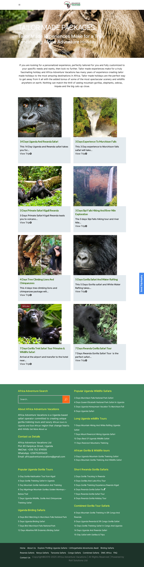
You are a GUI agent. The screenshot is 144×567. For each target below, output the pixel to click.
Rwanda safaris (27, 553)
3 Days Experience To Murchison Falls (95, 141)
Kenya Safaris (42, 553)
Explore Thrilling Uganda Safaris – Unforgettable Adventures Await (68, 548)
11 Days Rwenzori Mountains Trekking (91, 443)
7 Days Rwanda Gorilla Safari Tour (93, 348)
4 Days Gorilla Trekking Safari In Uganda (36, 481)
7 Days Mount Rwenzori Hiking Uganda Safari (94, 434)
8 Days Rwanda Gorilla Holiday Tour (90, 498)
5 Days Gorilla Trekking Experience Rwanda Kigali (96, 485)
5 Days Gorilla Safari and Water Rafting (96, 279)
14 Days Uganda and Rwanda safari (39, 141)
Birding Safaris (107, 548)
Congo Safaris (74, 553)
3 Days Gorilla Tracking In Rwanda (89, 476)
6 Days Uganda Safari (84, 411)
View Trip (25, 153)
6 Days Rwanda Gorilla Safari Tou (89, 489)
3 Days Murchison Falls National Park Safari (93, 398)
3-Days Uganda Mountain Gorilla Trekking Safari (96, 456)
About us (31, 548)
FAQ (115, 553)
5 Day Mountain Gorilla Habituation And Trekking (40, 485)
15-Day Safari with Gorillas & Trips (89, 534)
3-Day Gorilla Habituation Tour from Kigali (36, 476)
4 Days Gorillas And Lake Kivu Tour (90, 481)
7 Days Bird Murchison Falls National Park (36, 526)
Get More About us (38, 429)
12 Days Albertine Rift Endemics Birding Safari (38, 530)
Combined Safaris (91, 553)
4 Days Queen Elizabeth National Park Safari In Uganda (99, 402)
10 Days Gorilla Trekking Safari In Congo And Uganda (98, 526)
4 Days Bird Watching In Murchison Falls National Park (42, 517)
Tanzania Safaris (58, 553)
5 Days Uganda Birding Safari (31, 521)
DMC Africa (106, 553)
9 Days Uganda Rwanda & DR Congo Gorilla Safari (96, 521)
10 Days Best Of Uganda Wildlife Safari (91, 438)
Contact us (25, 557)
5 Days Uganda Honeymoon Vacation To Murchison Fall (99, 406)
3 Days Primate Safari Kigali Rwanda (39, 210)
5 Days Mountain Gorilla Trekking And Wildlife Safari (98, 460)
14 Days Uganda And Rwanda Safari (90, 530)
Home (22, 548)
